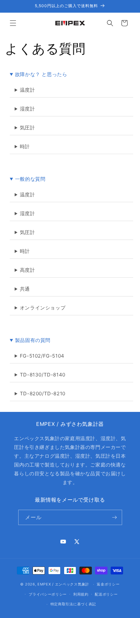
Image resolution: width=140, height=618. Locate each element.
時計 (25, 146)
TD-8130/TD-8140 (42, 375)
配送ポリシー (106, 594)
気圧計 (27, 128)
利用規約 (81, 594)
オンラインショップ (42, 308)
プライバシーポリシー (48, 594)
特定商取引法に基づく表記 (73, 604)
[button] (13, 23)
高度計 (27, 270)
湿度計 (27, 109)
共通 (25, 289)
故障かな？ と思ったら (41, 74)
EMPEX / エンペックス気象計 (63, 584)
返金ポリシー (108, 584)
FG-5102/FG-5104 (42, 356)
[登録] (114, 517)
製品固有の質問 (32, 340)
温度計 (27, 90)
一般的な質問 (30, 179)
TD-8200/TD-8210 (42, 393)
